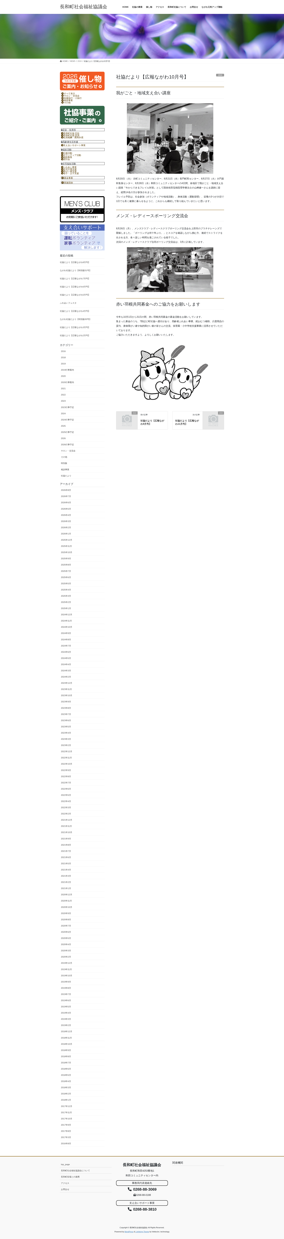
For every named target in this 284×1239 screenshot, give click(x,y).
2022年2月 (66, 813)
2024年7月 (66, 646)
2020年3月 (66, 950)
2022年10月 (66, 764)
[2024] (127, 417)
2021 (63, 388)
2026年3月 (66, 521)
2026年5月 (66, 509)
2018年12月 (66, 1031)
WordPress (129, 1232)
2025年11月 (66, 546)
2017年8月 (66, 1131)
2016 (63, 351)
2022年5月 (66, 795)
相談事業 (65, 469)
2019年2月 (66, 1025)
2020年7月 (66, 926)
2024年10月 (66, 627)
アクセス (65, 1183)
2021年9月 (66, 838)
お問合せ (65, 1189)
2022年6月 (66, 789)
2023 (63, 401)
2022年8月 (66, 776)
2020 (63, 376)
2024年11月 (66, 621)
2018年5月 (66, 1075)
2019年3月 (66, 1019)
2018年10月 (66, 1044)
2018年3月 (66, 1087)
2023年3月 (66, 739)
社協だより (66, 476)
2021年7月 (66, 851)
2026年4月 (66, 515)
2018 (63, 357)
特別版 (64, 463)
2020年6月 (66, 932)
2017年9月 (66, 1125)
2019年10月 (66, 975)
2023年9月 (66, 701)
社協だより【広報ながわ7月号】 (75, 278)
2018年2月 (66, 1093)
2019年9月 (66, 982)
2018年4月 (66, 1081)
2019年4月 (66, 1013)
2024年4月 (66, 664)
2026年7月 (66, 496)
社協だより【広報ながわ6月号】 (75, 286)
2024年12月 (66, 614)
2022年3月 (66, 807)
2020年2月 (66, 957)
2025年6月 (66, 577)
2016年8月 (66, 1143)
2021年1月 (66, 888)
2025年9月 (66, 558)
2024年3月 (66, 670)
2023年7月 (66, 714)
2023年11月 (66, 689)
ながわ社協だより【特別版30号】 (75, 319)
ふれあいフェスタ (68, 303)
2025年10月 (66, 552)
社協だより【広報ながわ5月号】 (75, 295)
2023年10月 (66, 695)
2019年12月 (66, 963)
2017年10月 (66, 1118)
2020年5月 (66, 938)
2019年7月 (66, 994)
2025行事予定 (67, 432)
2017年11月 (66, 1112)
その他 (64, 457)
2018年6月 (66, 1069)
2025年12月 (66, 540)
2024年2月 (66, 677)
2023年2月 (66, 745)
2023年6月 (66, 720)
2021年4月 (66, 870)
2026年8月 (66, 490)
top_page (65, 1164)
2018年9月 (66, 1050)
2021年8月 (66, 845)
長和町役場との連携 (70, 1177)
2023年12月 (66, 683)
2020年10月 (66, 907)
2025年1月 (66, 608)
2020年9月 (66, 913)
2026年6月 (66, 502)
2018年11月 (66, 1038)
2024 (63, 413)
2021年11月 (66, 826)
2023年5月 (66, 726)
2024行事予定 (67, 420)
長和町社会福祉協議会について (75, 1170)
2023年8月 (66, 708)
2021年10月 (66, 832)
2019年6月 (66, 1000)
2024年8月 (66, 639)
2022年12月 (66, 751)
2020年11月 (66, 901)
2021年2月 (66, 882)
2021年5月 (66, 863)
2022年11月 (66, 757)
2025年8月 (66, 565)
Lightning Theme (142, 1232)
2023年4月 (66, 733)
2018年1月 (66, 1100)
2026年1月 (66, 533)
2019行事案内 (67, 370)
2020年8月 (66, 919)
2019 (63, 363)
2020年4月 (66, 944)
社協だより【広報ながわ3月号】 (75, 327)
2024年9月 (66, 633)
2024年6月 (66, 652)
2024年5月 (66, 658)
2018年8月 (66, 1056)
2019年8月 (66, 988)
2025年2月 (66, 602)
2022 (63, 395)
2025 (63, 426)
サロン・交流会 (68, 451)
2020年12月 (66, 894)
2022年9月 (66, 770)
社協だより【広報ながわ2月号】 (75, 335)
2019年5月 (66, 1006)
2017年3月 (66, 1137)
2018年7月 (66, 1062)
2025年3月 (66, 596)
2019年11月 (66, 969)
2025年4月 (66, 590)
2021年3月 (66, 876)
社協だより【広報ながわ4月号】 (75, 311)
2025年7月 (66, 571)
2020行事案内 (67, 382)
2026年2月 (66, 527)
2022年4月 (66, 801)
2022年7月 (66, 782)
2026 (63, 438)
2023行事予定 (67, 407)
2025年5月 (66, 583)
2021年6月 (66, 857)
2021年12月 (66, 820)
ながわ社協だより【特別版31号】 (75, 270)
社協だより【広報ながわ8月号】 (75, 262)
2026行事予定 (67, 444)
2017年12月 (66, 1106)
